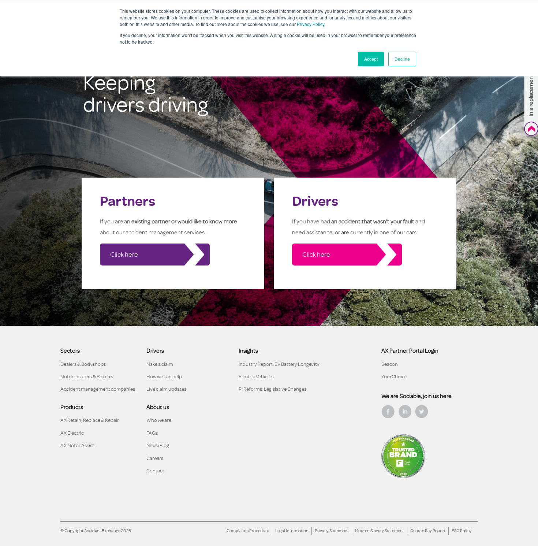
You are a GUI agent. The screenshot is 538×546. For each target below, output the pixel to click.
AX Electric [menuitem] (72, 433)
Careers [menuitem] (154, 458)
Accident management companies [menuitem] (97, 389)
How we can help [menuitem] (164, 376)
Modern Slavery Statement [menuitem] (379, 530)
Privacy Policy (310, 24)
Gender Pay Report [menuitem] (427, 530)
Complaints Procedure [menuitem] (248, 530)
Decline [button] (402, 59)
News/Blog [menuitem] (157, 445)
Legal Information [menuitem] (292, 530)
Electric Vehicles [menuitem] (256, 376)
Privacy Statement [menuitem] (332, 530)
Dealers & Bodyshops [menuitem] (83, 364)
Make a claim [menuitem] (159, 364)
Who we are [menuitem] (158, 420)
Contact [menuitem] (155, 470)
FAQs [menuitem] (152, 433)
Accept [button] (371, 59)
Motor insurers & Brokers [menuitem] (86, 376)
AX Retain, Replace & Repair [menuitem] (89, 420)
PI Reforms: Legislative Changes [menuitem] (272, 389)
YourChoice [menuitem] (394, 376)
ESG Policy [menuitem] (462, 530)
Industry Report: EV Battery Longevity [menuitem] (279, 364)
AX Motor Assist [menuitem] (77, 445)
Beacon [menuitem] (389, 364)
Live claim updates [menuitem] (166, 389)
